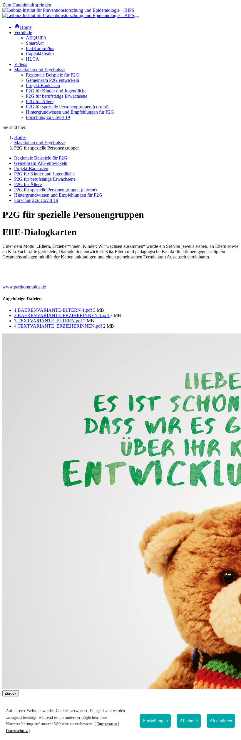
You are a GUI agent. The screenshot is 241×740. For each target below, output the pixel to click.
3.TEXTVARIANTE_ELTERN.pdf (48, 320)
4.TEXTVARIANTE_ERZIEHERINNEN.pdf (58, 325)
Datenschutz (17, 731)
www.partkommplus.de (24, 286)
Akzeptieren (221, 720)
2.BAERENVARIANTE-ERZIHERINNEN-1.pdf (62, 315)
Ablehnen (189, 720)
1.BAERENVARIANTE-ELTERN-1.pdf (53, 310)
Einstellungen (155, 720)
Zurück (10, 693)
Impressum (107, 724)
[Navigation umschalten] (136, 17)
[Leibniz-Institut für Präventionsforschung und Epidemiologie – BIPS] (68, 13)
